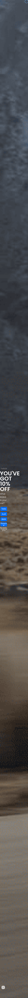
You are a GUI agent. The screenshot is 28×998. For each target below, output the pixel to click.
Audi (4, 514)
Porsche (4, 524)
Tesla (3, 509)
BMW (4, 519)
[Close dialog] (26, 1)
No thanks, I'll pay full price (3, 529)
